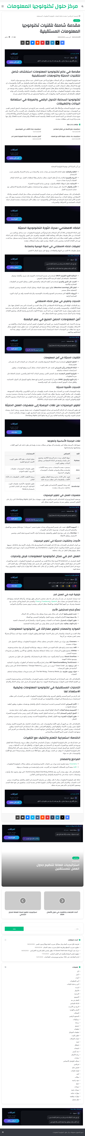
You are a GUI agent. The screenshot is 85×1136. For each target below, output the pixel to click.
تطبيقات (76, 1029)
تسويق (77, 1026)
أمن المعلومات (74, 981)
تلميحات (76, 1048)
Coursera (73, 764)
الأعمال (77, 990)
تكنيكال (77, 1045)
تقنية (77, 1042)
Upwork (54, 601)
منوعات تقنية (75, 1090)
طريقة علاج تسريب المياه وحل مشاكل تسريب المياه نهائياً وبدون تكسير (57, 944)
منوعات (76, 1087)
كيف (77, 1074)
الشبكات (76, 1013)
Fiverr (38, 601)
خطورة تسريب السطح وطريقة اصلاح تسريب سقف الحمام (61, 947)
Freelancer (46, 601)
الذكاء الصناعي (74, 1003)
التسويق (76, 997)
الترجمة (76, 994)
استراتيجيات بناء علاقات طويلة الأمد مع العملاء (65, 136)
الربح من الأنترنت (73, 1006)
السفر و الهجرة (74, 1010)
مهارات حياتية (75, 1093)
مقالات (77, 1077)
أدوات (77, 978)
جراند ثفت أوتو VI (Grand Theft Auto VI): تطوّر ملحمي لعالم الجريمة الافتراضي (54, 950)
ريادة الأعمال (75, 1055)
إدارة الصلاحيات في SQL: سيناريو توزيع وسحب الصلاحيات (61, 957)
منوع (77, 1083)
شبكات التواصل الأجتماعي (71, 1061)
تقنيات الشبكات (74, 1039)
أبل (78, 971)
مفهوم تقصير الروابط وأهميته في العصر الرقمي (64, 954)
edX (75, 767)
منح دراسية (75, 1080)
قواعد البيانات (75, 1071)
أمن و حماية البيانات (73, 984)
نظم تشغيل (75, 1099)
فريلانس (70, 16)
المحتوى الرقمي (74, 1016)
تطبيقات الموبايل (74, 1032)
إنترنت (77, 987)
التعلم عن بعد (75, 1000)
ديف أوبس (76, 1051)
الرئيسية (76, 16)
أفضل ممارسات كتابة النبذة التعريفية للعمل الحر (26, 136)
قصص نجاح (75, 1067)
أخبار (77, 974)
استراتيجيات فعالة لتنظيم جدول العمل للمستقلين (58, 866)
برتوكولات (76, 1019)
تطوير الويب (75, 1035)
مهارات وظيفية (74, 1096)
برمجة (77, 1022)
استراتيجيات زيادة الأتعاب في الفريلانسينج (28, 129)
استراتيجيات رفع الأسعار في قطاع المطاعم (66, 129)
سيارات (76, 1058)
